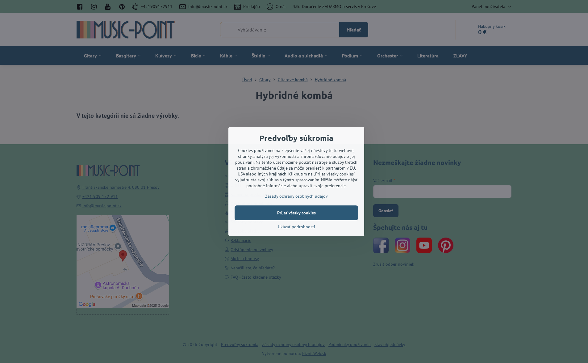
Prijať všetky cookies (296, 213)
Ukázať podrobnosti (296, 227)
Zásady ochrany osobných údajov (296, 196)
